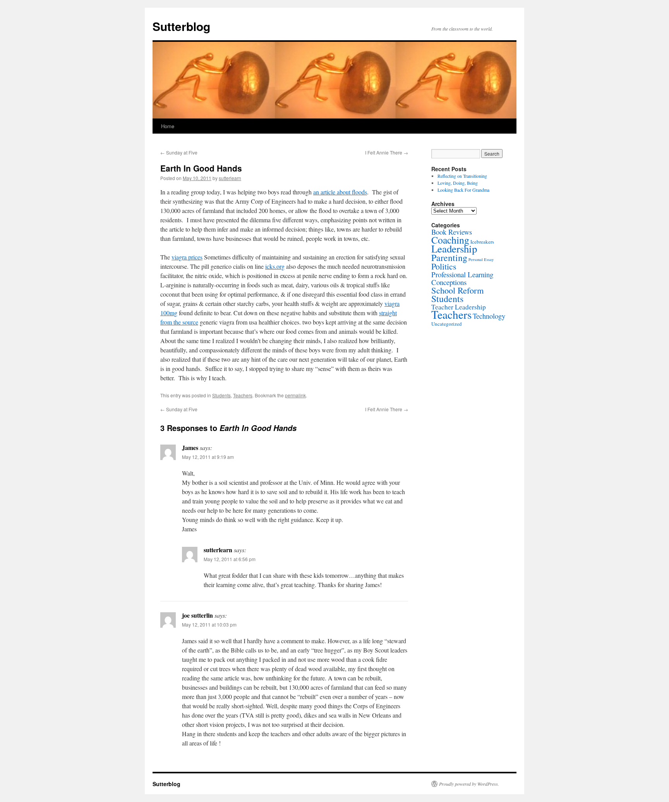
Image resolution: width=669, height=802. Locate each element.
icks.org (275, 266)
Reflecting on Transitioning (462, 176)
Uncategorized (446, 323)
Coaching (450, 239)
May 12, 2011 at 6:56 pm (230, 559)
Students (221, 395)
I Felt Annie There (386, 152)
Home (167, 126)
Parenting (449, 257)
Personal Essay (481, 259)
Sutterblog (181, 26)
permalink (295, 395)
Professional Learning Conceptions (462, 278)
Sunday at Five (178, 152)
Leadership (454, 249)
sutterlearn (230, 178)
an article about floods (340, 192)
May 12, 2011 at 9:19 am (208, 456)
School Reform (457, 290)
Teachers (242, 395)
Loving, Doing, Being (457, 183)
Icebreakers (482, 241)
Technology (489, 316)
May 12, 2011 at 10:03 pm (209, 624)
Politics (443, 266)
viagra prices (187, 257)
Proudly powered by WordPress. (469, 784)
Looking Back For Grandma (463, 190)
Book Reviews (451, 232)
